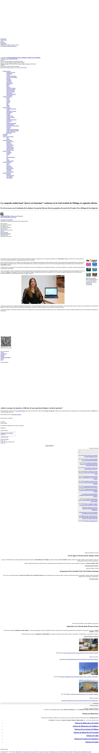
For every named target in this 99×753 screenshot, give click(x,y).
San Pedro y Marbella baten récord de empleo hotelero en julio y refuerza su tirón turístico (87, 500)
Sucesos (8, 163)
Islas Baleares (9, 112)
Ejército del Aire (9, 148)
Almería (8, 97)
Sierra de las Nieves (10, 91)
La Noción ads (89, 284)
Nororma (8, 87)
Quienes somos (26, 751)
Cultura (8, 139)
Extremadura (9, 120)
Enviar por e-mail (4, 232)
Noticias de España (91, 742)
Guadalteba (8, 80)
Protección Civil (9, 141)
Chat (2, 58)
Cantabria (8, 114)
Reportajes (8, 174)
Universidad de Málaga (5, 357)
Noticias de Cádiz (92, 736)
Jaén (7, 104)
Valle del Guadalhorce (11, 94)
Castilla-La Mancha (10, 117)
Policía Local (9, 144)
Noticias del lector (10, 175)
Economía (5, 134)
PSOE (7, 159)
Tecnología (8, 170)
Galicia (7, 122)
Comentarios (10, 219)
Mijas (7, 85)
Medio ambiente (9, 168)
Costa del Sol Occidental (11, 77)
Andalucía (5, 96)
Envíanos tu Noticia (34, 751)
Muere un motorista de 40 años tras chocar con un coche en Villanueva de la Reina (88, 473)
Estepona (8, 78)
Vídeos (23, 64)
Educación (8, 165)
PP (7, 158)
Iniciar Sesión (3, 43)
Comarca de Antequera (11, 76)
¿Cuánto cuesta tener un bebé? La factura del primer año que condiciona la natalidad (88, 490)
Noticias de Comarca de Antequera (86, 739)
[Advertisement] (41, 10)
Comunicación (4, 353)
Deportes (5, 135)
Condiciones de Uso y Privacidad (56, 751)
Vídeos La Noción (4, 64)
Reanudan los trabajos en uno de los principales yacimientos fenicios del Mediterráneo (89, 509)
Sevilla (7, 106)
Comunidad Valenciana (11, 119)
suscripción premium (20, 410)
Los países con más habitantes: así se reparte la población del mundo (89, 460)
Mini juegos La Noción (91, 278)
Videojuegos (9, 169)
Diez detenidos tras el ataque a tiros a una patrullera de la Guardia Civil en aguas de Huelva (88, 487)
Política (5, 151)
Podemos (8, 153)
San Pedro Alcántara (13, 64)
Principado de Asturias (11, 111)
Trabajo (2, 358)
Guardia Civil (9, 146)
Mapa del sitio (19, 751)
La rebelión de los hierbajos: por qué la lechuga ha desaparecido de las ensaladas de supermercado (88, 464)
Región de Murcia (10, 124)
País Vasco (8, 127)
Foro (5, 58)
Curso (2, 359)
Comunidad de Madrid (11, 123)
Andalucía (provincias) (11, 108)
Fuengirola (8, 79)
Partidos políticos (10, 160)
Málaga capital (9, 83)
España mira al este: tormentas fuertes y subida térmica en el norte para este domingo (88, 477)
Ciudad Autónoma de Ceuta (12, 129)
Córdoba (8, 100)
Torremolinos (9, 93)
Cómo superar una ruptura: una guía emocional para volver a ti (90, 468)
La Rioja (8, 128)
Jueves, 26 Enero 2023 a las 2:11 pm (8, 217)
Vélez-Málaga (9, 95)
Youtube (2, 352)
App (7, 58)
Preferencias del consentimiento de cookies (82, 751)
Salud (7, 164)
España (5, 107)
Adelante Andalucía (10, 157)
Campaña (3, 355)
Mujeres (2, 356)
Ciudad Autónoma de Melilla (12, 130)
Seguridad (5, 140)
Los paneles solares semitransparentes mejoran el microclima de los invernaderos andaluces (88, 495)
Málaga (5, 71)
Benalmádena (9, 73)
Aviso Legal (46, 751)
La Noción (3, 57)
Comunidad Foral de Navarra (12, 125)
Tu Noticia (27, 64)
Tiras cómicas (9, 177)
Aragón (8, 110)
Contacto (41, 751)
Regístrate (3, 42)
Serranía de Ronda (10, 90)
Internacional (8, 133)
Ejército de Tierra (10, 150)
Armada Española (10, 147)
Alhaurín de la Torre (10, 72)
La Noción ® (3, 751)
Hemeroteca (33, 64)
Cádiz (7, 99)
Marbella (8, 84)
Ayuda (13, 751)
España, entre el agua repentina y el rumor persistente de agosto (90, 456)
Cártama (8, 74)
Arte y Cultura (6, 136)
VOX (7, 154)
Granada (8, 101)
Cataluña (8, 118)
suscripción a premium (16, 414)
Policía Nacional (9, 145)
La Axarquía (9, 82)
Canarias (8, 113)
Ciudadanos (9, 152)
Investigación (9, 167)
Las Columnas (9, 176)
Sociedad (5, 162)
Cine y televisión (10, 171)
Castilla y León (9, 116)
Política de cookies (68, 751)
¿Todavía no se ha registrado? (7, 433)
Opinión (5, 173)
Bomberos (8, 142)
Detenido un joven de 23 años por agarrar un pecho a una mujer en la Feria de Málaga (88, 482)
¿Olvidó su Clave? (4, 436)
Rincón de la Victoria (10, 88)
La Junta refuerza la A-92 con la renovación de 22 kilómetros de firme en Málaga (88, 513)
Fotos (20, 64)
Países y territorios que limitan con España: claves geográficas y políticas (88, 504)
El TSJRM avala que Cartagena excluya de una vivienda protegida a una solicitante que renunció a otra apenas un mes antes (88, 517)
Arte (7, 137)
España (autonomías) (10, 131)
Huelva (8, 102)
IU (7, 156)
